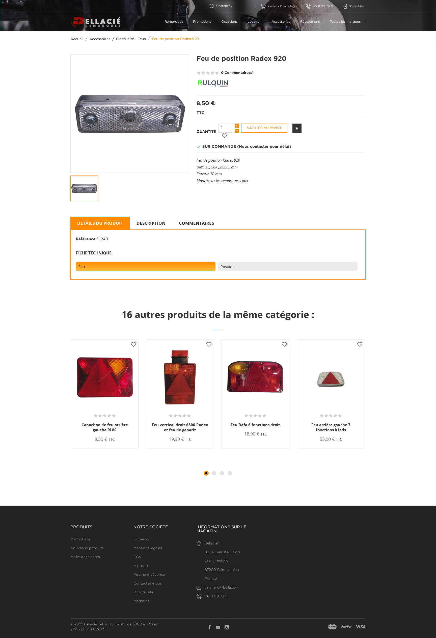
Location (254, 21)
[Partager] (297, 128)
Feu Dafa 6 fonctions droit (255, 424)
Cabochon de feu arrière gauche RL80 (104, 427)
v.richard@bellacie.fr (222, 587)
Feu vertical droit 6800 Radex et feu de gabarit (180, 427)
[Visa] (361, 627)
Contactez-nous (147, 583)
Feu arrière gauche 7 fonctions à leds (330, 427)
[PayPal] (346, 627)
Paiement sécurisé (149, 574)
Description (151, 223)
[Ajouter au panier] (89, 448)
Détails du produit (100, 223)
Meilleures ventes (85, 557)
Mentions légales (147, 548)
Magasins (141, 601)
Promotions (202, 21)
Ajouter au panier (264, 128)
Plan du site (143, 592)
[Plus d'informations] (123, 448)
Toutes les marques (345, 21)
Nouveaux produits (87, 548)
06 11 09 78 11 (323, 6)
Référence (85, 238)
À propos (141, 565)
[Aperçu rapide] (107, 448)
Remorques (174, 21)
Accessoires (280, 21)
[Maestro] (332, 627)
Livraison (141, 539)
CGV (137, 557)
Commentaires (196, 223)
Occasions (229, 21)
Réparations (310, 21)
